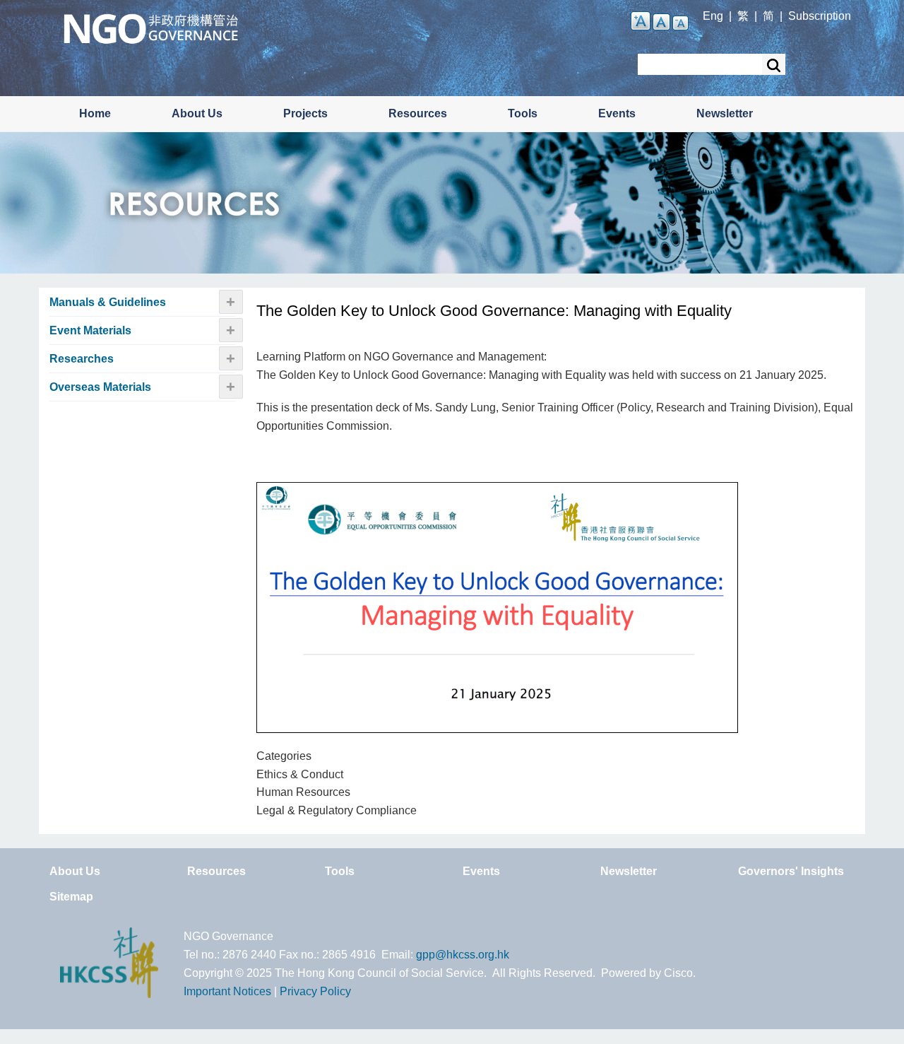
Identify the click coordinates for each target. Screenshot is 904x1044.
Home (95, 113)
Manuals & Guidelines (107, 302)
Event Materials (90, 330)
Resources (417, 113)
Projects (305, 113)
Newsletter (724, 113)
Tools (522, 113)
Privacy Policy (315, 991)
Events (617, 113)
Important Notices (227, 991)
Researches (81, 359)
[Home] (151, 27)
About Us (197, 113)
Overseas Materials (100, 387)
